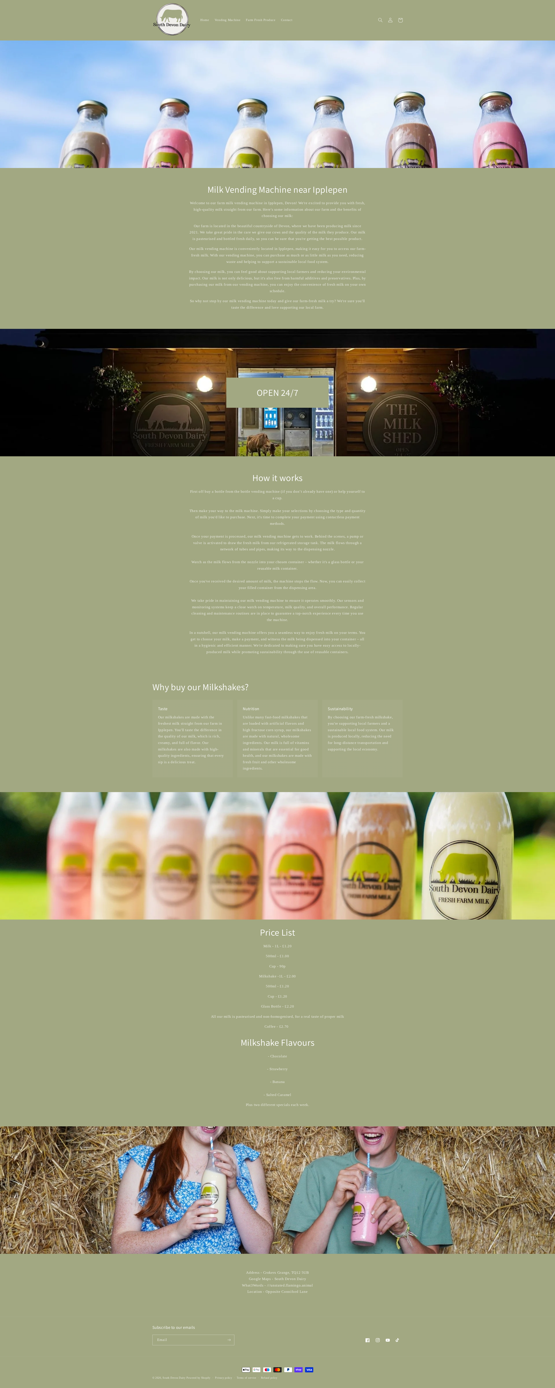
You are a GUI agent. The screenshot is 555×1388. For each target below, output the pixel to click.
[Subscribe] (229, 1340)
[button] (380, 20)
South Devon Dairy (174, 1378)
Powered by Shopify (198, 1378)
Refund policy (269, 1378)
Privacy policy (223, 1378)
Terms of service (246, 1378)
